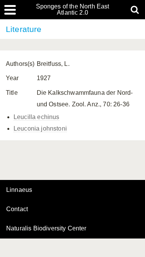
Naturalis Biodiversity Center (46, 228)
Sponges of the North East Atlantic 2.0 (72, 9)
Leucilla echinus (37, 117)
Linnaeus (19, 190)
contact (17, 209)
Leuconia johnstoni (40, 128)
